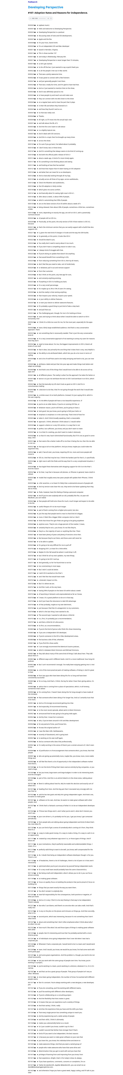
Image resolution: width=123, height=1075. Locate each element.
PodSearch (32, 2)
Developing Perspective (45, 7)
